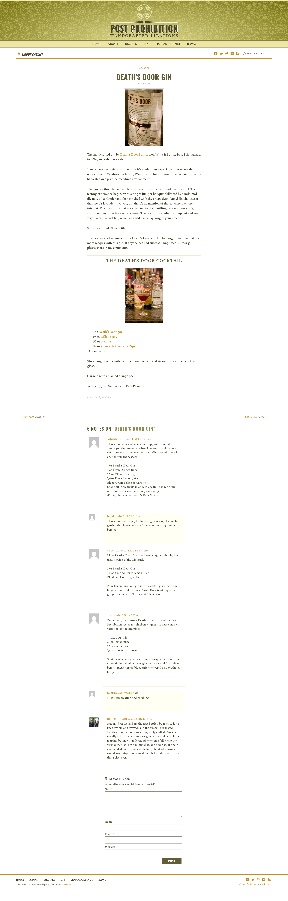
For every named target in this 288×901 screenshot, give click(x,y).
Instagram (232, 53)
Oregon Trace (34, 416)
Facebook (216, 53)
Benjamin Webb (113, 439)
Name (109, 822)
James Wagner (113, 718)
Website (110, 847)
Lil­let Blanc (109, 336)
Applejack (255, 416)
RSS (237, 53)
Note (108, 789)
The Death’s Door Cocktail (144, 260)
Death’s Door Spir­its (134, 154)
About (113, 44)
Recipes (131, 44)
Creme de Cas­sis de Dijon (119, 346)
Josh (108, 516)
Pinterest (226, 53)
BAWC (191, 44)
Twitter (221, 53)
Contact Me (66, 884)
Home (96, 44)
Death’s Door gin (110, 331)
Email (109, 834)
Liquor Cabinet (168, 44)
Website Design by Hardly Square (254, 884)
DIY (146, 44)
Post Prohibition (144, 21)
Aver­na (106, 341)
